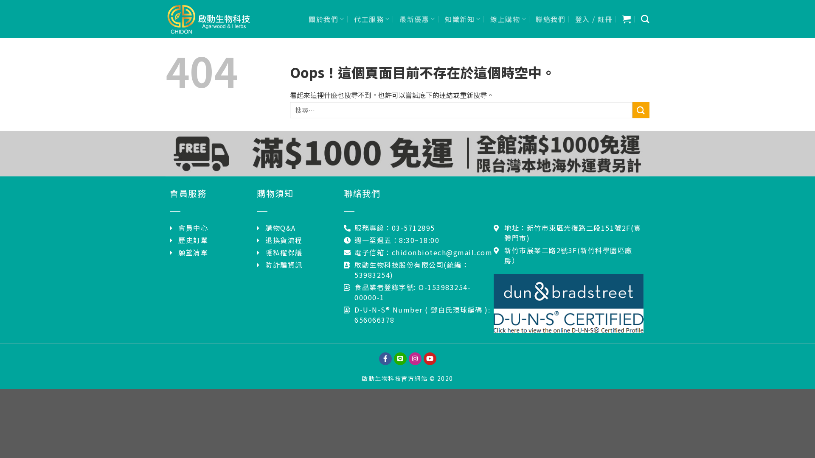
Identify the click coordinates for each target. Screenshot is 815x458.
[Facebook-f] (385, 358)
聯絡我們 (550, 19)
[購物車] (627, 19)
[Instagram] (415, 358)
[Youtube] (430, 358)
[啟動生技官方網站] (208, 19)
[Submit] (640, 110)
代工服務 (369, 19)
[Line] (400, 358)
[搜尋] (645, 19)
